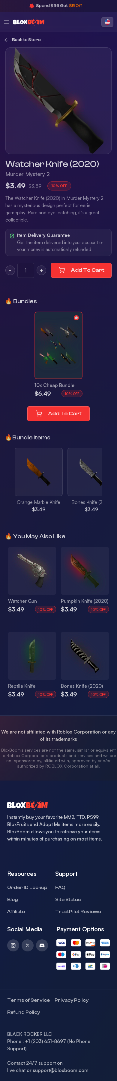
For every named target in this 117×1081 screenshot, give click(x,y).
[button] (58, 345)
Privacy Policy (71, 1000)
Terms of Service (28, 1000)
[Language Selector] (107, 22)
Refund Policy (23, 1012)
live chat (16, 1070)
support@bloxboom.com (60, 1070)
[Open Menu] (6, 22)
